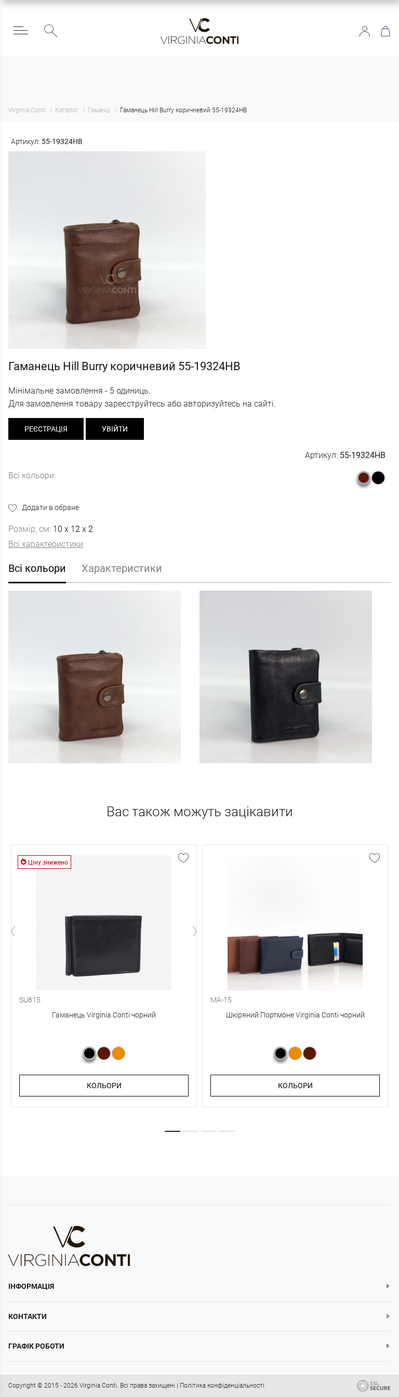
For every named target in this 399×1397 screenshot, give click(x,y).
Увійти (365, 31)
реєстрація (46, 429)
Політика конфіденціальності (222, 1385)
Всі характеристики (45, 544)
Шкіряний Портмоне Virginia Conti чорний (295, 1015)
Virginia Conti (98, 1385)
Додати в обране (50, 507)
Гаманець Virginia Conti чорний (104, 1015)
